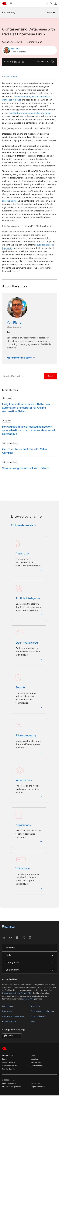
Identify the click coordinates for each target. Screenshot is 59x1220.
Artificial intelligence (28, 598)
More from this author (19, 357)
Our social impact (37, 1016)
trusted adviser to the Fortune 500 (17, 993)
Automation (23, 553)
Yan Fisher (15, 49)
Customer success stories (13, 1016)
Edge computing (26, 735)
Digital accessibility (38, 1087)
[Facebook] (17, 938)
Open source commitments (42, 1011)
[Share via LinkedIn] (15, 61)
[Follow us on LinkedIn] (8, 332)
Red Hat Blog (8, 12)
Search (50, 376)
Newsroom (35, 1006)
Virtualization (23, 868)
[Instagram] (30, 938)
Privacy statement (9, 1083)
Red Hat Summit (8, 1069)
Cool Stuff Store (37, 1066)
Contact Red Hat (8, 1062)
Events (4, 1059)
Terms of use (35, 1083)
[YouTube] (10, 938)
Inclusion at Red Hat (9, 1066)
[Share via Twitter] (19, 61)
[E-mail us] (23, 61)
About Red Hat (7, 1056)
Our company (8, 1006)
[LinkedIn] (3, 938)
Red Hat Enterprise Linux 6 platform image (30, 112)
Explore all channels (22, 525)
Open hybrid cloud (27, 642)
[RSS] (53, 61)
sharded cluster (9, 200)
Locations (34, 1059)
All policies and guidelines (11, 1087)
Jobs (32, 1021)
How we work (7, 1011)
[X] (23, 938)
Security (21, 687)
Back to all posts (10, 76)
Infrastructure (24, 780)
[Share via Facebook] (11, 61)
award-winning (28, 999)
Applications (23, 825)
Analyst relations (9, 1021)
